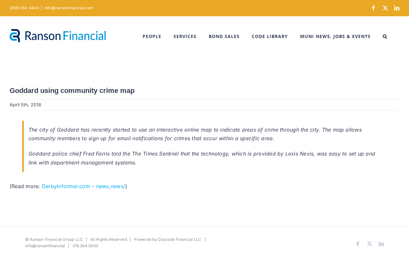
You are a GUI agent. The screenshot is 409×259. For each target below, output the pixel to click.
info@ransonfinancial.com (69, 7)
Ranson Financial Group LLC (56, 239)
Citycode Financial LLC (179, 239)
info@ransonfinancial (45, 245)
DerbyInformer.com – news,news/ (83, 186)
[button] (385, 36)
